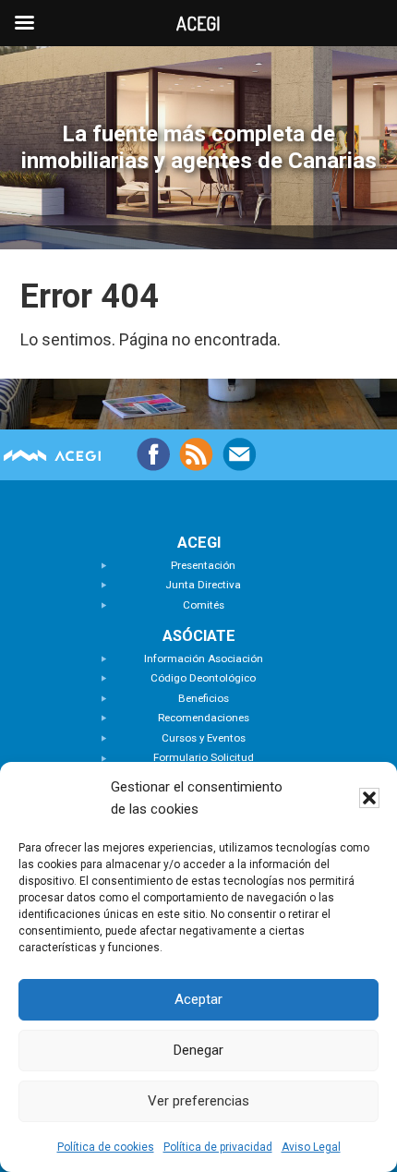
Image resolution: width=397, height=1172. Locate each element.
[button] (369, 798)
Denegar (198, 1050)
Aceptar (198, 999)
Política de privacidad (217, 1147)
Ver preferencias (198, 1101)
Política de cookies (105, 1147)
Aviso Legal (311, 1147)
